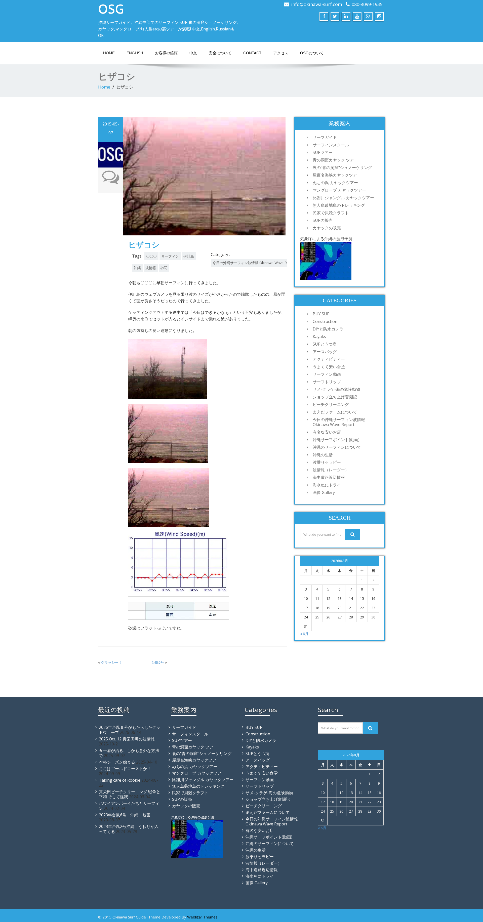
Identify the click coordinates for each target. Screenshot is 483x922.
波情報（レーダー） (331, 469)
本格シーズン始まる (117, 762)
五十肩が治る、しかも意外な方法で (129, 753)
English (135, 53)
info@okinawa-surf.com (316, 4)
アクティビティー (329, 359)
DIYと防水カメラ (328, 328)
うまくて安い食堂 (329, 366)
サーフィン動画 (327, 374)
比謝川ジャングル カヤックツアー (343, 197)
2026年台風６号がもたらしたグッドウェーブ (129, 730)
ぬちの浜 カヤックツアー (335, 182)
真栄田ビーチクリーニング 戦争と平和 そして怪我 (129, 794)
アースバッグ (325, 351)
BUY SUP (321, 313)
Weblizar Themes (202, 916)
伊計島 (188, 256)
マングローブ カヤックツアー (339, 190)
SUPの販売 (323, 220)
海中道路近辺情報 (329, 477)
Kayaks (319, 336)
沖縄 (137, 267)
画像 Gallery (324, 492)
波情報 (150, 267)
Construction (325, 321)
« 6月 (304, 633)
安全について (220, 53)
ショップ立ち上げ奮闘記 (335, 396)
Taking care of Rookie (119, 780)
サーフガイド (325, 137)
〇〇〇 (151, 256)
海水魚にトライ (327, 484)
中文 (193, 53)
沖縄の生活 (323, 454)
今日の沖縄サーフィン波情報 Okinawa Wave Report (254, 262)
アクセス (280, 53)
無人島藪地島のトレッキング (339, 205)
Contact (252, 53)
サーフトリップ (327, 381)
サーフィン (170, 256)
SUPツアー (323, 152)
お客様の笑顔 (166, 53)
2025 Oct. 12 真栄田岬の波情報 (127, 739)
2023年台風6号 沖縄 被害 (124, 815)
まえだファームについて (335, 411)
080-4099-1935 (367, 4)
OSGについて (312, 53)
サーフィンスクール (331, 144)
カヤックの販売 (327, 227)
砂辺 (164, 267)
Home (109, 53)
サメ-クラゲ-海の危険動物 (336, 389)
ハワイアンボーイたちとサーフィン (129, 806)
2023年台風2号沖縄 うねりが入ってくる (128, 829)
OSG (111, 8)
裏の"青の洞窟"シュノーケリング (342, 167)
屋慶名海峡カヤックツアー (337, 175)
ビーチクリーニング (331, 404)
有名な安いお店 (327, 432)
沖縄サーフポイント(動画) (336, 439)
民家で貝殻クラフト (331, 212)
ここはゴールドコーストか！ (125, 768)
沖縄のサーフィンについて (337, 447)
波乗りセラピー (327, 462)
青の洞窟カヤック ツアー (335, 159)
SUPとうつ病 (325, 344)
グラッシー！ (111, 662)
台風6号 (157, 662)
